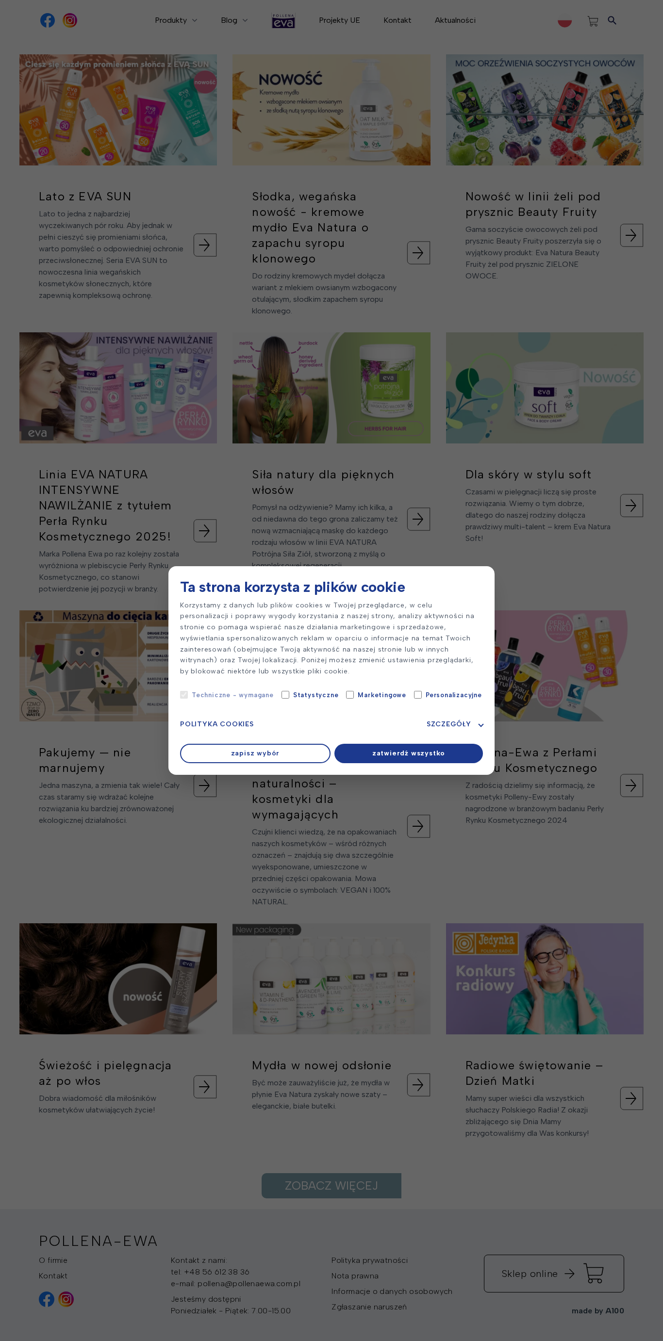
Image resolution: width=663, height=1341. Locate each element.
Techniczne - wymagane (233, 695)
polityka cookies (217, 724)
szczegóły (449, 724)
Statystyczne (316, 695)
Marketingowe (382, 695)
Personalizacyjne (454, 695)
